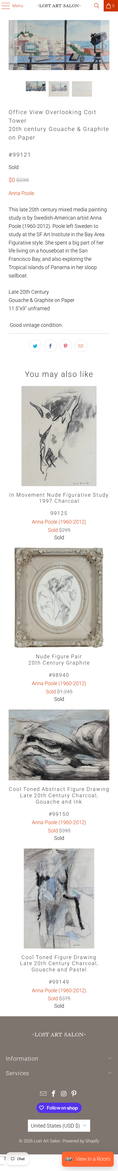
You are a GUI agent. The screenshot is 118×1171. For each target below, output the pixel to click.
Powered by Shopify (80, 1141)
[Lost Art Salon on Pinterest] (74, 1094)
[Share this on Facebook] (50, 345)
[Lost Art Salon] (59, 5)
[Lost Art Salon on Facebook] (53, 1094)
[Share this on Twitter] (35, 345)
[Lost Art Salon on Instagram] (64, 1094)
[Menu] (3, 5)
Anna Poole (21, 193)
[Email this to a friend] (81, 345)
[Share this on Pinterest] (66, 345)
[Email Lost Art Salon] (43, 1094)
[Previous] (12, 46)
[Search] (96, 5)
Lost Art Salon (47, 1141)
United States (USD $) (55, 1126)
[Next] (105, 46)
